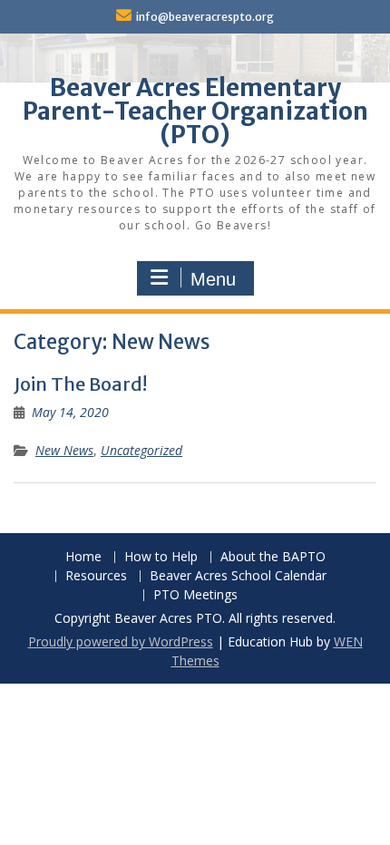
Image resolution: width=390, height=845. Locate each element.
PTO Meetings (195, 595)
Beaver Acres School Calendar (238, 576)
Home (83, 557)
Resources (96, 576)
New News (64, 450)
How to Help (161, 557)
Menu (213, 279)
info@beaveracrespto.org (205, 17)
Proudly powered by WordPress (120, 641)
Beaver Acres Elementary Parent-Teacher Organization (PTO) (195, 111)
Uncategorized (141, 450)
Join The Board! (80, 384)
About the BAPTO (273, 557)
